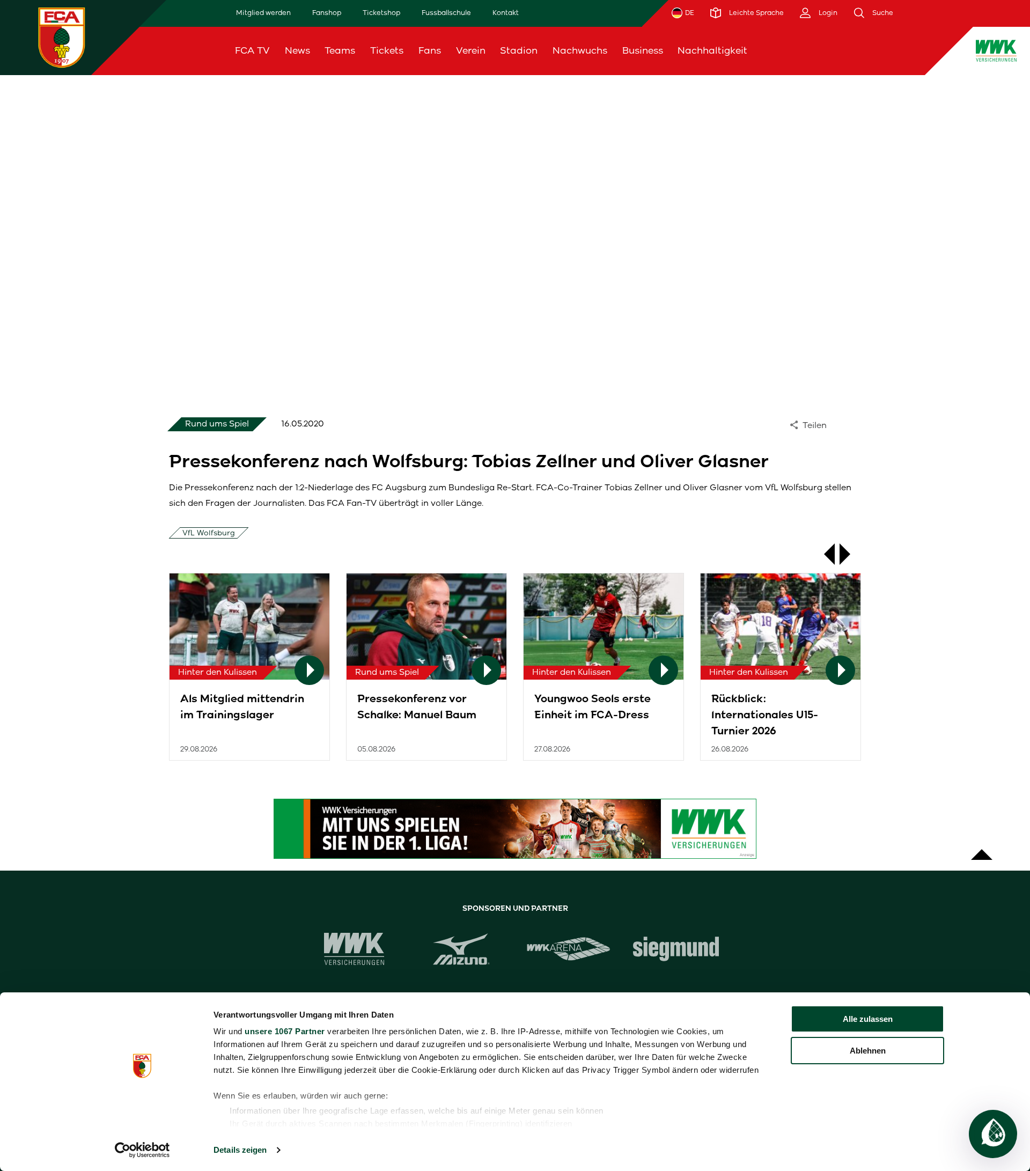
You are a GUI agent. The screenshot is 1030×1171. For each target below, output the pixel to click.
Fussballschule (446, 13)
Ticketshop (381, 13)
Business (642, 50)
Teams (340, 50)
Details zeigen (240, 1149)
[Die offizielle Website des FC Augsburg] (61, 37)
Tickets (386, 50)
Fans (429, 50)
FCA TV (252, 50)
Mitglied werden (263, 13)
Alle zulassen (868, 1018)
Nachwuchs (580, 50)
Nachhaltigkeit (712, 50)
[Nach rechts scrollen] (850, 554)
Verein (470, 50)
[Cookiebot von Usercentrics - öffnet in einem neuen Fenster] (142, 1150)
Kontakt (505, 13)
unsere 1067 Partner (285, 1031)
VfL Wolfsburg (208, 532)
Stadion (519, 50)
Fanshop (326, 13)
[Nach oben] (981, 849)
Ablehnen (868, 1050)
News (297, 50)
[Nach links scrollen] (824, 554)
